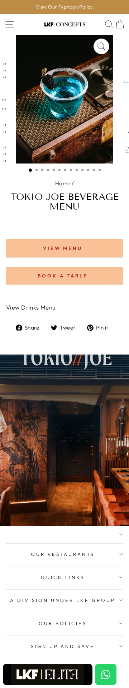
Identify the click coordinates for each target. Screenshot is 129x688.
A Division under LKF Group (62, 600)
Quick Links (63, 577)
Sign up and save (63, 646)
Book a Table (63, 275)
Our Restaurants (63, 554)
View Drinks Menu (31, 307)
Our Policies (63, 623)
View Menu (63, 248)
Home (63, 183)
